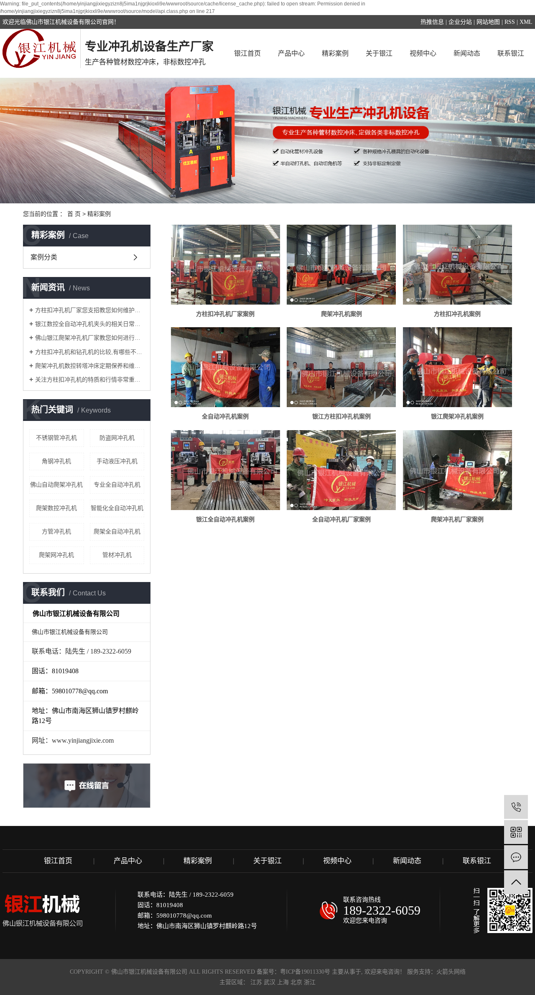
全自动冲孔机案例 (225, 416)
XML (526, 22)
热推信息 (432, 22)
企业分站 (460, 22)
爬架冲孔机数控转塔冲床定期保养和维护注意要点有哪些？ (89, 365)
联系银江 (510, 53)
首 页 (74, 213)
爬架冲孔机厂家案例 (457, 519)
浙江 (310, 982)
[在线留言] (516, 857)
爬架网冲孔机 (56, 554)
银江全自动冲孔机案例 (225, 519)
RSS (509, 22)
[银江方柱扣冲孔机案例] (341, 367)
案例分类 (44, 257)
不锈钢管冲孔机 (56, 437)
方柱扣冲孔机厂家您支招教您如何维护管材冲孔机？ (89, 310)
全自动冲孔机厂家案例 (341, 519)
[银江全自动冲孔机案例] (225, 470)
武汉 (269, 982)
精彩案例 (335, 53)
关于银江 (379, 53)
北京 (296, 982)
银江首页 (247, 53)
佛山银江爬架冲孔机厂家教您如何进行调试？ (89, 337)
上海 (283, 982)
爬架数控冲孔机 (56, 508)
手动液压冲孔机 (117, 461)
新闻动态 (466, 53)
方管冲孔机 (56, 531)
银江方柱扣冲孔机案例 (341, 416)
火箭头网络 (451, 972)
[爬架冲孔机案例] (341, 265)
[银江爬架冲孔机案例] (457, 367)
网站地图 (488, 22)
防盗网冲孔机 (117, 437)
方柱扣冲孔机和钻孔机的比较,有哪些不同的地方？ (89, 352)
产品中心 (291, 53)
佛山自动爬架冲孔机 (56, 484)
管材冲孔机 (117, 554)
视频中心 (423, 53)
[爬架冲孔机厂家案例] (457, 470)
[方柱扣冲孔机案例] (457, 265)
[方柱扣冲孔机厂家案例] (225, 265)
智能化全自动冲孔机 (117, 508)
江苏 (256, 982)
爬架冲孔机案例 (341, 313)
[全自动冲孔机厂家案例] (341, 470)
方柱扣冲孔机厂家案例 (225, 313)
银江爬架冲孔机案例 (457, 416)
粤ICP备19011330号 (305, 972)
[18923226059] (516, 807)
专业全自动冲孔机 (117, 484)
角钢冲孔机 (56, 461)
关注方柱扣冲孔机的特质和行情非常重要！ (89, 379)
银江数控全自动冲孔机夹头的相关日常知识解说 (89, 324)
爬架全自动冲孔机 (117, 531)
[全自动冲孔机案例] (225, 367)
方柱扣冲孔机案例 (457, 313)
